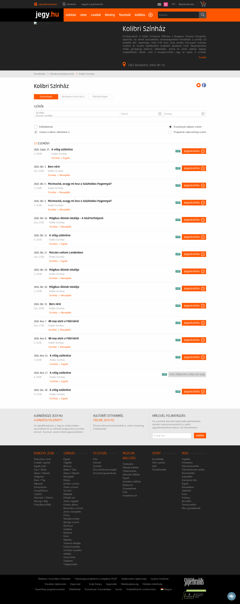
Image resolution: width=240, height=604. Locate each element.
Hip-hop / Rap (41, 501)
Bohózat (67, 532)
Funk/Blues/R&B (42, 504)
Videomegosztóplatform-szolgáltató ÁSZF (96, 579)
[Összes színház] (75, 115)
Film (95, 459)
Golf (154, 466)
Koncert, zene (44, 453)
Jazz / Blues (40, 469)
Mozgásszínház (71, 518)
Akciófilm (186, 501)
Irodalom (67, 529)
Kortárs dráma (70, 504)
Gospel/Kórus (41, 490)
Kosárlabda (158, 459)
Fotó (125, 492)
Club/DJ (38, 494)
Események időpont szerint (188, 126)
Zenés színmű (70, 487)
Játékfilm (186, 490)
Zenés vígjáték (71, 501)
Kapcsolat (75, 584)
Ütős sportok (158, 462)
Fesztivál (100, 453)
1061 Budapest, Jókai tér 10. (146, 65)
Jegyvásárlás (192, 151)
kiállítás (140, 15)
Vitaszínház (69, 557)
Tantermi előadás (72, 543)
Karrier (118, 589)
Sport (156, 453)
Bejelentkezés (186, 4)
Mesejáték (65, 175)
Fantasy (186, 497)
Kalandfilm (187, 476)
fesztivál (125, 15)
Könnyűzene (40, 487)
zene (83, 15)
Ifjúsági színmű (71, 522)
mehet (200, 435)
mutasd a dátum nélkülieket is (54, 132)
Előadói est (69, 497)
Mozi (185, 453)
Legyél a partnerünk (92, 4)
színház (71, 15)
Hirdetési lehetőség (152, 584)
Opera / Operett (42, 473)
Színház (55, 158)
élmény (110, 15)
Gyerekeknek (129, 488)
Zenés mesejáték (72, 511)
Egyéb (66, 158)
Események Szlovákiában (98, 589)
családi (96, 15)
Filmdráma (187, 462)
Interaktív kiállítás (132, 481)
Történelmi (128, 464)
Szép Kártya (95, 584)
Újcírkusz (68, 525)
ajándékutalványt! (48, 420)
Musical (67, 466)
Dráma (66, 480)
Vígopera (68, 560)
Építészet (127, 485)
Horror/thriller (188, 473)
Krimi (66, 536)
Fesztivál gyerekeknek (104, 473)
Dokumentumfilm (190, 466)
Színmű (67, 490)
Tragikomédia (70, 564)
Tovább (202, 57)
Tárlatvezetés (130, 471)
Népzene (38, 483)
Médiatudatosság (129, 584)
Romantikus (188, 487)
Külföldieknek (46, 126)
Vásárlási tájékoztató (55, 584)
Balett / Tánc (70, 469)
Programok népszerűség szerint (190, 132)
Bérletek (71, 4)
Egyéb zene (40, 466)
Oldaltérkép (74, 589)
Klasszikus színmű (73, 508)
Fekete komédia (71, 546)
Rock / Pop (39, 480)
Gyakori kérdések (160, 579)
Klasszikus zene (42, 459)
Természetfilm (189, 504)
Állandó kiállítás (131, 467)
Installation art (130, 495)
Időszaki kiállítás (131, 474)
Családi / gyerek (42, 462)
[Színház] (75, 112)
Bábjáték (67, 494)
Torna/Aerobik (159, 469)
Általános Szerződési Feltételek (54, 579)
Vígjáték (67, 462)
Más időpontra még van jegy (187, 374)
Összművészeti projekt (105, 469)
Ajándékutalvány (48, 4)
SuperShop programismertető (50, 589)
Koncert (97, 462)
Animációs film (189, 480)
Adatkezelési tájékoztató (134, 579)
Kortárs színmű (71, 483)
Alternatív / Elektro (43, 497)
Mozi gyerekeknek (191, 508)
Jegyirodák (111, 584)
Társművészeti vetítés (193, 469)
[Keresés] (202, 15)
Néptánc (67, 539)
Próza (66, 515)
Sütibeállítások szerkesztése (141, 589)
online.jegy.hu (103, 420)
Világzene (39, 476)
